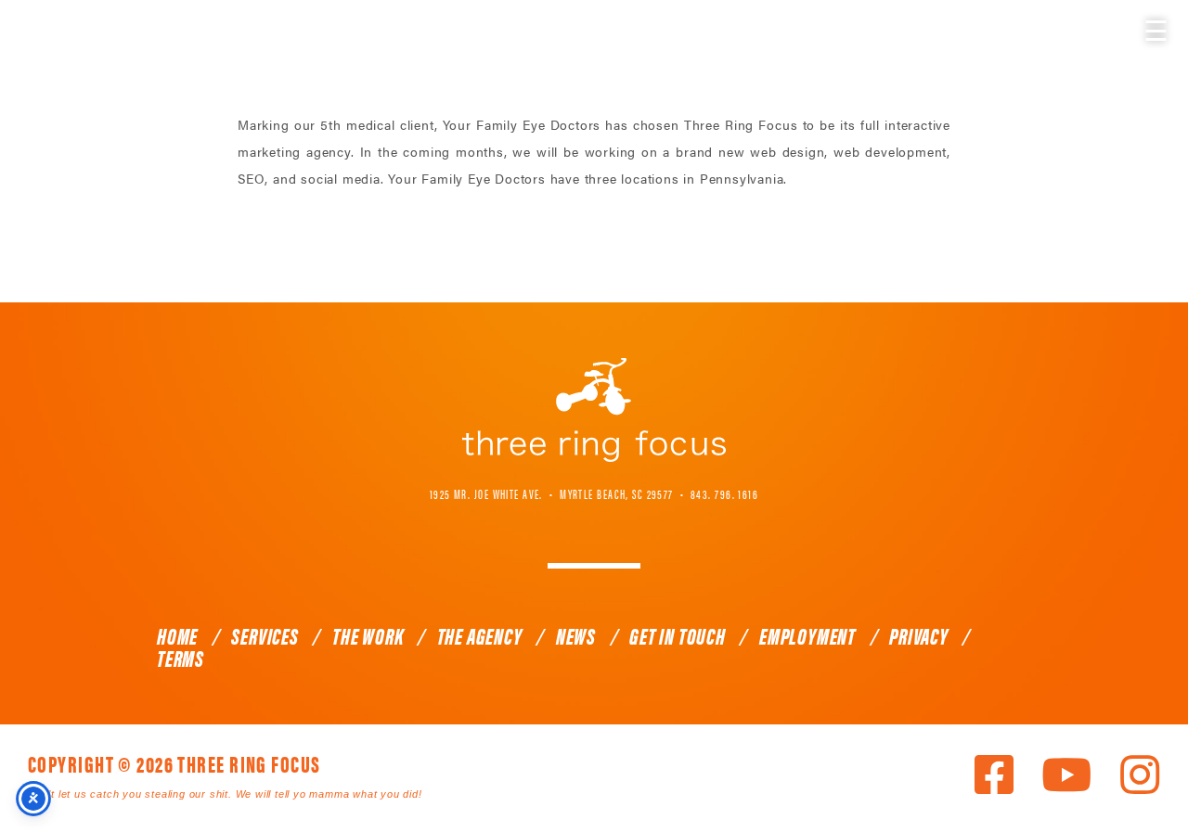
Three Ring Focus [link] (63, 53)
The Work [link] (367, 635)
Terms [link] (180, 657)
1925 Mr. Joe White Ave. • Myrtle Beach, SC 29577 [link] (552, 493)
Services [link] (264, 635)
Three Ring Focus (594, 410)
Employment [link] (807, 635)
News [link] (576, 635)
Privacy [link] (919, 635)
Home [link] (177, 635)
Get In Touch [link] (677, 635)
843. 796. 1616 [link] (724, 493)
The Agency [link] (480, 635)
